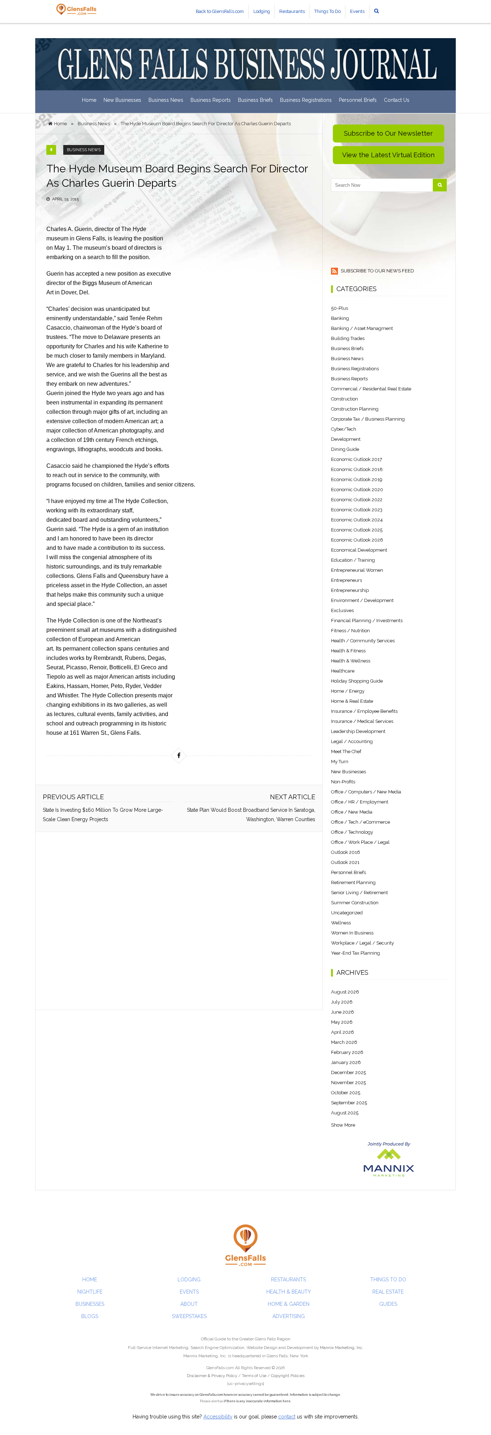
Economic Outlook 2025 (356, 530)
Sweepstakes (189, 1316)
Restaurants (292, 11)
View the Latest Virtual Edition (388, 155)
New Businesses (122, 100)
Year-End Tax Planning (355, 953)
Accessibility (218, 1417)
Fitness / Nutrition (350, 630)
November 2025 (348, 1082)
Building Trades (347, 338)
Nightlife (89, 1292)
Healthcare (342, 671)
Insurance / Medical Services (362, 721)
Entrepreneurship (350, 590)
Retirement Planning (353, 882)
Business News (165, 100)
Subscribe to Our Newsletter (388, 133)
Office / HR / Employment (359, 802)
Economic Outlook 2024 (357, 519)
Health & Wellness (350, 661)
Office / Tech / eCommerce (360, 822)
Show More (343, 1125)
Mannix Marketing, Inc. (341, 1347)
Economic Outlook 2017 (356, 459)
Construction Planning (354, 409)
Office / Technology (352, 832)
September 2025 (349, 1102)
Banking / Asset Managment (362, 328)
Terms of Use (254, 1375)
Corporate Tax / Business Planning (368, 419)
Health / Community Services (363, 640)
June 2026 (342, 1012)
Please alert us (211, 1401)
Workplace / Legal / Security (362, 943)
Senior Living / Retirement (359, 892)
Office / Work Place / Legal (360, 842)
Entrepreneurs (346, 580)
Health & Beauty (288, 1292)
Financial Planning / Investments (367, 620)
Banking (340, 318)
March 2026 (344, 1042)
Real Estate (388, 1292)
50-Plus (339, 308)
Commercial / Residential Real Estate (371, 388)
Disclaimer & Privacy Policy (212, 1375)
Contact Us (396, 100)
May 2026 (342, 1022)
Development (346, 439)
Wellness (341, 922)
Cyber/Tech (343, 429)
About (189, 1304)
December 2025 (348, 1072)
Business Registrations (306, 100)
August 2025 (344, 1112)
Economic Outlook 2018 (357, 469)
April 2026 (342, 1032)
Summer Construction (354, 902)
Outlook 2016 (345, 852)
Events (357, 11)
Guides (388, 1304)
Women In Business (352, 933)
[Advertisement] (179, 920)
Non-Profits (343, 781)
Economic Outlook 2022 (356, 499)
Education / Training (353, 560)
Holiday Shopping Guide (357, 681)
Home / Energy (347, 691)
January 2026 (346, 1062)
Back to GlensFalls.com (220, 11)
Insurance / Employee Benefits (364, 711)
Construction (344, 399)
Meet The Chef (346, 751)
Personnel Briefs (358, 100)
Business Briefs (255, 100)
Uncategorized (347, 912)
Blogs (89, 1316)
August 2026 (345, 992)
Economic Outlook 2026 (357, 540)
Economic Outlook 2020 (357, 489)
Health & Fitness (348, 650)
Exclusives (342, 610)
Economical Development (359, 550)
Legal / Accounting (352, 741)
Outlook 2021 (345, 862)
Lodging (261, 11)
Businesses (89, 1304)
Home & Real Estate (352, 701)
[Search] (440, 185)
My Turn (339, 761)
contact (286, 1417)
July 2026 (342, 1002)
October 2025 (345, 1092)
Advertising (288, 1316)
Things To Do (327, 11)
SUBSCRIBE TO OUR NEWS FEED (377, 270)
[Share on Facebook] (178, 755)
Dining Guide (345, 449)
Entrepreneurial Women (357, 570)
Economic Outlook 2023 (356, 509)
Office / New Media (351, 812)
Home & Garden (288, 1304)
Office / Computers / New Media (366, 792)
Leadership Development (358, 731)
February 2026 (347, 1052)
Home (89, 100)
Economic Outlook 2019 (356, 479)
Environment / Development (362, 600)
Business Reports (211, 100)
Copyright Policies (287, 1375)
